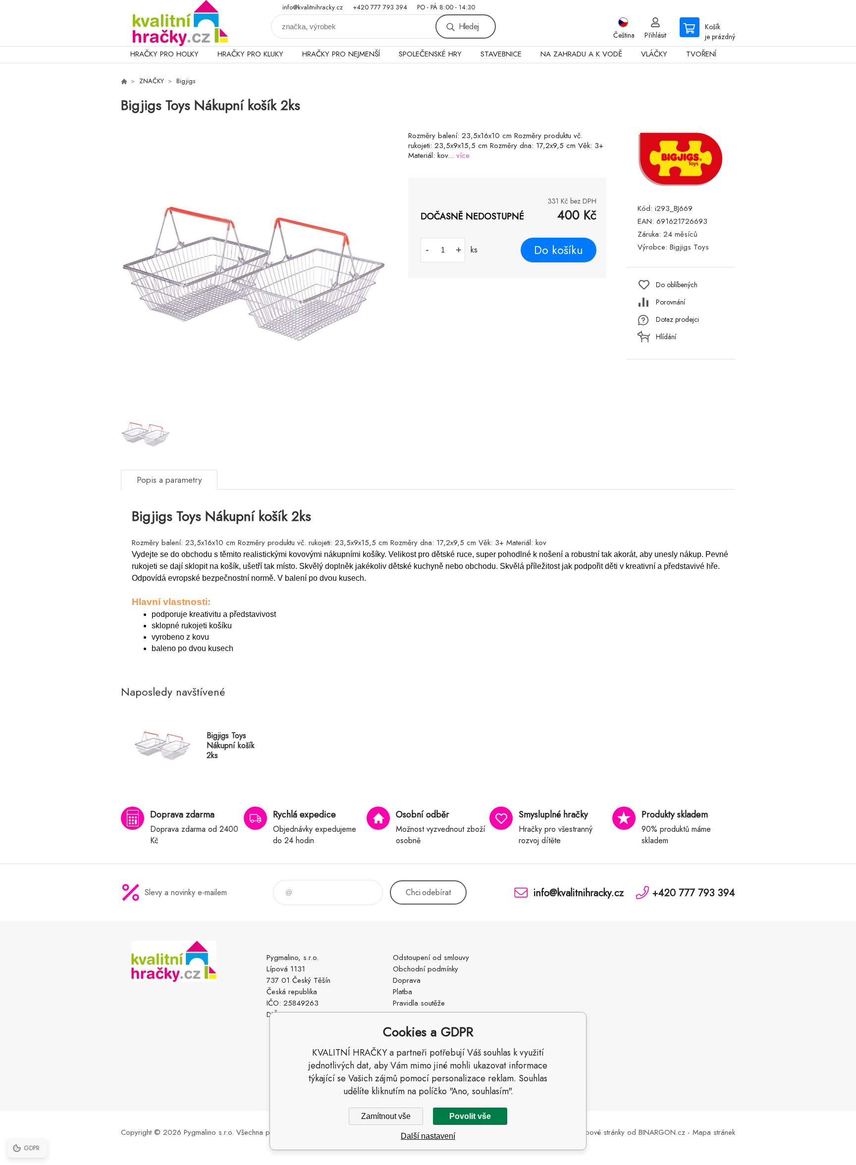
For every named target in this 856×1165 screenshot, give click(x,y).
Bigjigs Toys (689, 247)
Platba (402, 991)
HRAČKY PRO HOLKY (164, 54)
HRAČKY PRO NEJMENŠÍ (341, 54)
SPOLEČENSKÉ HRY (430, 54)
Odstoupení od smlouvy (431, 957)
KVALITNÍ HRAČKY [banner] (180, 23)
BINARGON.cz (662, 1132)
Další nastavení (428, 1136)
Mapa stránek (714, 1132)
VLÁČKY (654, 54)
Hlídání (666, 337)
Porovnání (670, 302)
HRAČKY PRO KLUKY (250, 54)
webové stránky (600, 1132)
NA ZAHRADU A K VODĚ (581, 54)
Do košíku (558, 250)
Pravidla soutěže (419, 1003)
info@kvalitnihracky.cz (312, 7)
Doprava (407, 980)
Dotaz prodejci (677, 319)
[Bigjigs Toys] (680, 185)
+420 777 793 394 (380, 7)
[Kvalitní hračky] (124, 81)
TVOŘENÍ (701, 54)
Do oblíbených (676, 285)
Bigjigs (185, 81)
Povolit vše (470, 1116)
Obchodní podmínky (425, 968)
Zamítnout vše (386, 1116)
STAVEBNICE (501, 54)
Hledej (469, 26)
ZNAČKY (151, 81)
